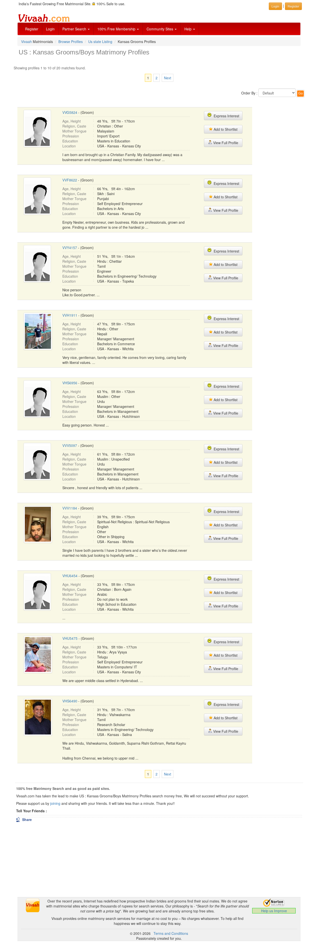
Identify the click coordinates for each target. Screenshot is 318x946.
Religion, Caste (74, 126)
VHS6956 (69, 382)
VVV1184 (69, 508)
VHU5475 (70, 638)
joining (55, 803)
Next (167, 77)
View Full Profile (225, 142)
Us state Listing (100, 41)
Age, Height (71, 121)
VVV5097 (69, 445)
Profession (70, 135)
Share (24, 819)
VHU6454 (70, 575)
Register (31, 28)
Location (69, 145)
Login (50, 28)
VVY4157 (69, 247)
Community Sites (160, 28)
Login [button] (275, 6)
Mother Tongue (74, 131)
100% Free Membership (116, 28)
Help (188, 28)
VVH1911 (69, 315)
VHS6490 (69, 700)
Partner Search (74, 28)
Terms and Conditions (171, 933)
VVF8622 (69, 179)
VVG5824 (69, 112)
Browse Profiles (70, 41)
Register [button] (293, 6)
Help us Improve (274, 910)
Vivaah (26, 41)
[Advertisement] (280, 176)
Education (70, 140)
